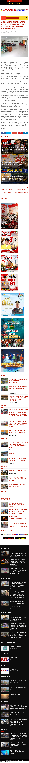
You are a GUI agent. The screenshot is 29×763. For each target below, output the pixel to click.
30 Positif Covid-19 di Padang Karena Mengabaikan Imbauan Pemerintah (17, 504)
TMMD (2, 32)
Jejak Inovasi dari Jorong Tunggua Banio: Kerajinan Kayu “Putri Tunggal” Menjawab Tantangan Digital (18, 389)
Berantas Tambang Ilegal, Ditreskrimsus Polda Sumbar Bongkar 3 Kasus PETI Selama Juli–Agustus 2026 (18, 571)
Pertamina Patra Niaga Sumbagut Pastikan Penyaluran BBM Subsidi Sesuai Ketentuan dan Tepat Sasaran (18, 424)
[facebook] (19, 3)
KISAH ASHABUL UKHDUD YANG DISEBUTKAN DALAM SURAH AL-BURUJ (18, 517)
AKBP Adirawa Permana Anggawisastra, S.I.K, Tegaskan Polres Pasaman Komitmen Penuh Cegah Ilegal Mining (14, 164)
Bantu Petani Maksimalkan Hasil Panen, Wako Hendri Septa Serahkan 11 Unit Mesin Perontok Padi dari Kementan (18, 722)
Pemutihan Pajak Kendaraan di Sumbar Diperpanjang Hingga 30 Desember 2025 (18, 432)
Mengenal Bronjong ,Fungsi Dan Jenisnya (17, 452)
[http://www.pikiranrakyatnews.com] (11, 534)
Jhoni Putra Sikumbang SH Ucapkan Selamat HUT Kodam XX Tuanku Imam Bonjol (18, 617)
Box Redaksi (13, 669)
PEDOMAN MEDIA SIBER (15, 646)
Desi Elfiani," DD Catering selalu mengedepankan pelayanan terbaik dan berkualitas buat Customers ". (18, 524)
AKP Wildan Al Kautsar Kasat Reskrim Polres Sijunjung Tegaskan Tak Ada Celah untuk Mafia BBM (14, 149)
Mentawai (23, 31)
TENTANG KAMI (13, 657)
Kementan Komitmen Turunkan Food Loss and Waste (18, 713)
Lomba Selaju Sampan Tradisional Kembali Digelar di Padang (18, 751)
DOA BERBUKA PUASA (15, 694)
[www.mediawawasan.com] (18, 534)
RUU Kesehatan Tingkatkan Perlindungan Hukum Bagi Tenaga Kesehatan (18, 478)
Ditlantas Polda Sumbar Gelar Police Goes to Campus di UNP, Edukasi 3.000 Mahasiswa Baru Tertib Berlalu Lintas (18, 635)
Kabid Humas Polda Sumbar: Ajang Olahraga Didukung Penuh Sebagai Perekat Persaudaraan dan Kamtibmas (18, 626)
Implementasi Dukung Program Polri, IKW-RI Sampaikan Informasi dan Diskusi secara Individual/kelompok (18, 584)
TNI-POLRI (6, 32)
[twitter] (17, 3)
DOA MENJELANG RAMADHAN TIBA (18, 687)
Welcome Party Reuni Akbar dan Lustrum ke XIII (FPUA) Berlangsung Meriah (18, 460)
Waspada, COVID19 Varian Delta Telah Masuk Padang (17, 485)
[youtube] (15, 3)
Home (3, 18)
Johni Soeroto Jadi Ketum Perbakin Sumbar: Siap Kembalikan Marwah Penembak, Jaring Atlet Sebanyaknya (18, 398)
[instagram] (10, 3)
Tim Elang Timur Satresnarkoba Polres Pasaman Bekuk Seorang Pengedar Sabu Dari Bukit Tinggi (19, 553)
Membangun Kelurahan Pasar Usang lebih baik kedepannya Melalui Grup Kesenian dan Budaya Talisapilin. (17, 604)
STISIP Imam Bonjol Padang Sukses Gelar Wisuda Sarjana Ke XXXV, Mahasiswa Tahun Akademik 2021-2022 (18, 445)
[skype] (12, 3)
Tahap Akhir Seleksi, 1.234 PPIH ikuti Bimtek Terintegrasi (17, 471)
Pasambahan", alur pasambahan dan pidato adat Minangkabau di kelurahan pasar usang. (18, 511)
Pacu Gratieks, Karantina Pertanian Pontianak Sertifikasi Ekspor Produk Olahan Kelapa (18, 706)
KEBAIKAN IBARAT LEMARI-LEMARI (18, 681)
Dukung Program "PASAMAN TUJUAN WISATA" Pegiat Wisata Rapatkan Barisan (18, 744)
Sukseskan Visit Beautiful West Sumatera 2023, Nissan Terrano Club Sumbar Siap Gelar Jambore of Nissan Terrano (19, 736)
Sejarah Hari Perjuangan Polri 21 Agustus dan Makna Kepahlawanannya (18, 380)
